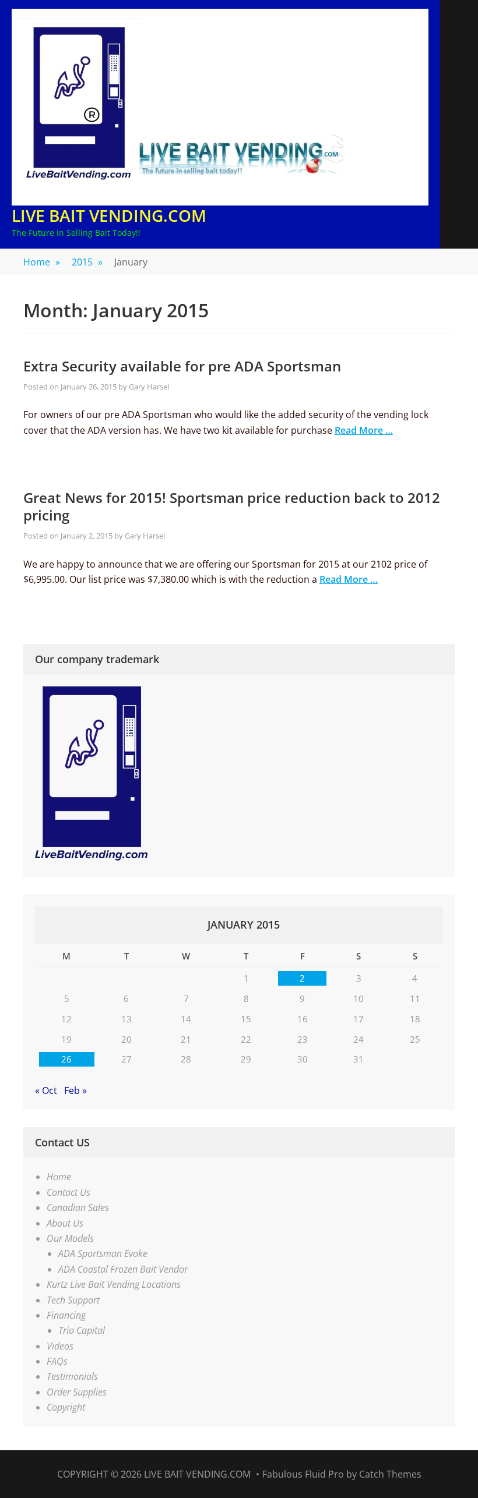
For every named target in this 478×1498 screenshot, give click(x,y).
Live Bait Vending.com (109, 215)
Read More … (364, 430)
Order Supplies (77, 1392)
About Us (65, 1223)
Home (41, 262)
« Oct (46, 1090)
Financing (66, 1315)
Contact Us (68, 1192)
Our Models (70, 1238)
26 (66, 1059)
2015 (87, 262)
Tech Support (73, 1300)
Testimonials (72, 1376)
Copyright (66, 1407)
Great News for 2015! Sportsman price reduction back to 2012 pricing (231, 506)
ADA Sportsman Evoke (102, 1253)
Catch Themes (390, 1474)
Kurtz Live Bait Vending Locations (114, 1284)
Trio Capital (81, 1330)
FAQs (57, 1361)
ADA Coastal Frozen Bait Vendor (123, 1269)
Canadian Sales (78, 1207)
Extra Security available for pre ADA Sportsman (182, 366)
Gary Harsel (149, 386)
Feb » (75, 1090)
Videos (60, 1346)
